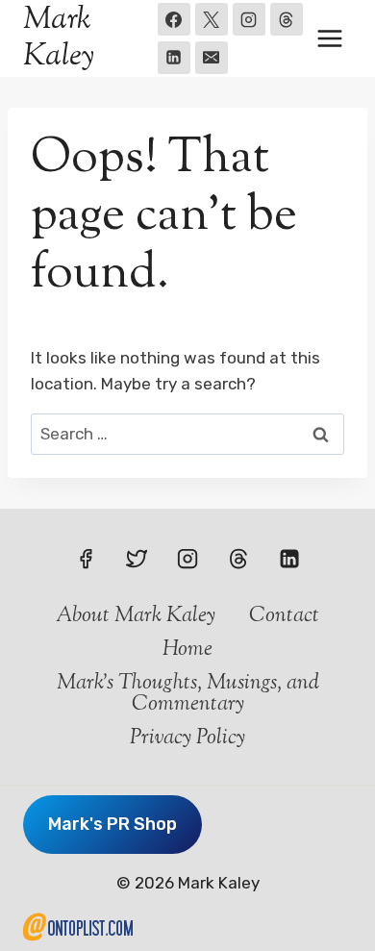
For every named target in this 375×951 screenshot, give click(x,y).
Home (187, 650)
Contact (284, 616)
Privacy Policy (187, 738)
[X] (211, 19)
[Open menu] (329, 38)
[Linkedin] (174, 57)
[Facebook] (174, 19)
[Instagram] (249, 19)
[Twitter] (136, 559)
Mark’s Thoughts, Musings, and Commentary (188, 694)
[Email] (211, 57)
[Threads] (286, 19)
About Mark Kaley (135, 616)
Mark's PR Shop (112, 824)
